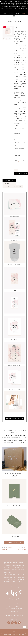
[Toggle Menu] (14, 15)
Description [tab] (9, 180)
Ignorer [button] (23, 13)
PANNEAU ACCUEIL (14, 339)
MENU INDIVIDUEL (14, 240)
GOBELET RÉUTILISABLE (14, 264)
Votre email (17, 133)
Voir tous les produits (14, 542)
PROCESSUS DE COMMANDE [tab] (13, 186)
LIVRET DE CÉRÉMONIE (14, 389)
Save (5, 26)
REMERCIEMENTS (14, 414)
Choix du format (18, 139)
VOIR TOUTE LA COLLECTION (14, 418)
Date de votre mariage (19, 161)
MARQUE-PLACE (14, 216)
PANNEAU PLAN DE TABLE (14, 365)
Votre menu (17, 145)
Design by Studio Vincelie (18, 634)
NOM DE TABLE (14, 290)
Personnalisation (18, 153)
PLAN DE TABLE (15, 315)
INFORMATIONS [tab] (9, 183)
